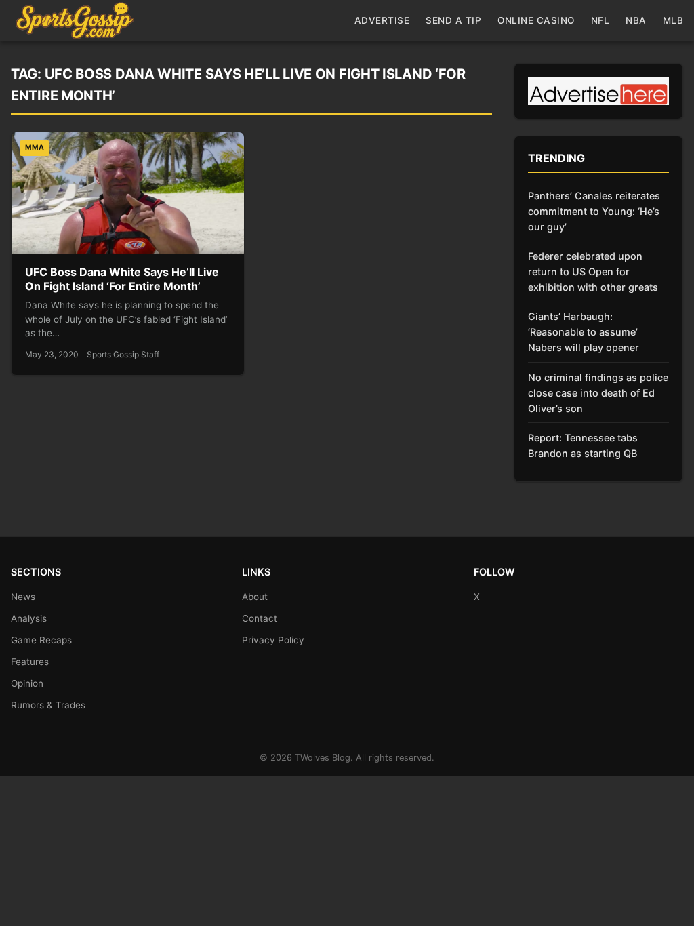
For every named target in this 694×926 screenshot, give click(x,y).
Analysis (29, 618)
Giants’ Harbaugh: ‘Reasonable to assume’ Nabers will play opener (583, 331)
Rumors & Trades (48, 705)
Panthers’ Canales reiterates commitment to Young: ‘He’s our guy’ (594, 211)
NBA (636, 20)
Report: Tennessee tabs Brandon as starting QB (583, 445)
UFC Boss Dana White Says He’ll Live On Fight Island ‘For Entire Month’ (122, 279)
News (23, 596)
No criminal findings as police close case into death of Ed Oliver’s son (598, 392)
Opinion (27, 683)
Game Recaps (41, 640)
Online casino (536, 20)
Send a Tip (453, 20)
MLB (673, 20)
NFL (600, 20)
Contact (259, 618)
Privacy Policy (273, 640)
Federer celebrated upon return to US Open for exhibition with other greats (593, 271)
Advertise (382, 20)
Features (30, 661)
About (255, 596)
